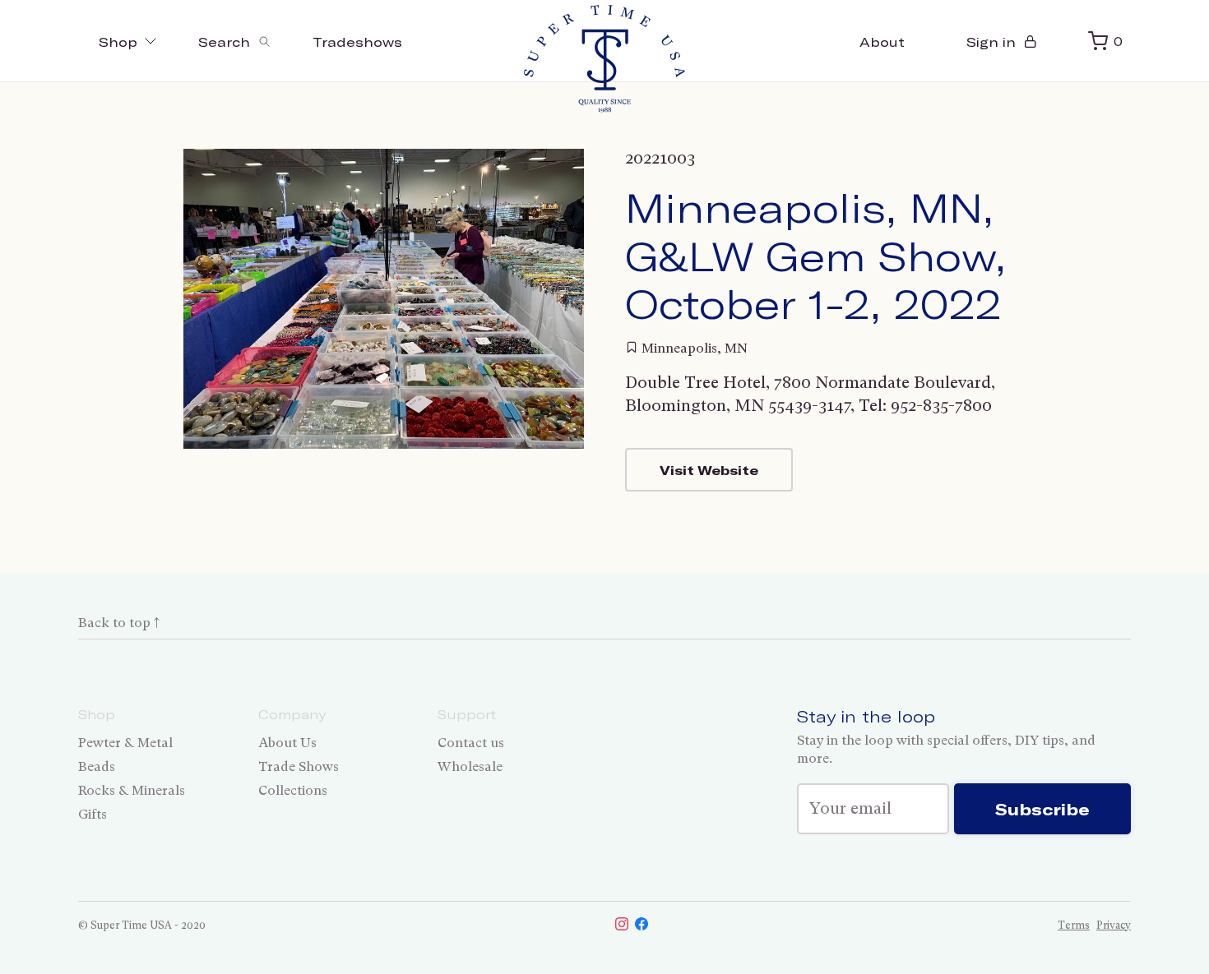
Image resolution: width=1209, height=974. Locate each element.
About (882, 41)
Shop (118, 41)
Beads (96, 766)
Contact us (471, 742)
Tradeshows (357, 41)
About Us (287, 742)
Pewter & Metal (125, 742)
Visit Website (709, 470)
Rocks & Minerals (131, 790)
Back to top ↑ (119, 622)
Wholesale (470, 766)
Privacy (1113, 925)
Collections (292, 790)
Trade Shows (298, 766)
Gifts (92, 814)
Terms (1074, 925)
